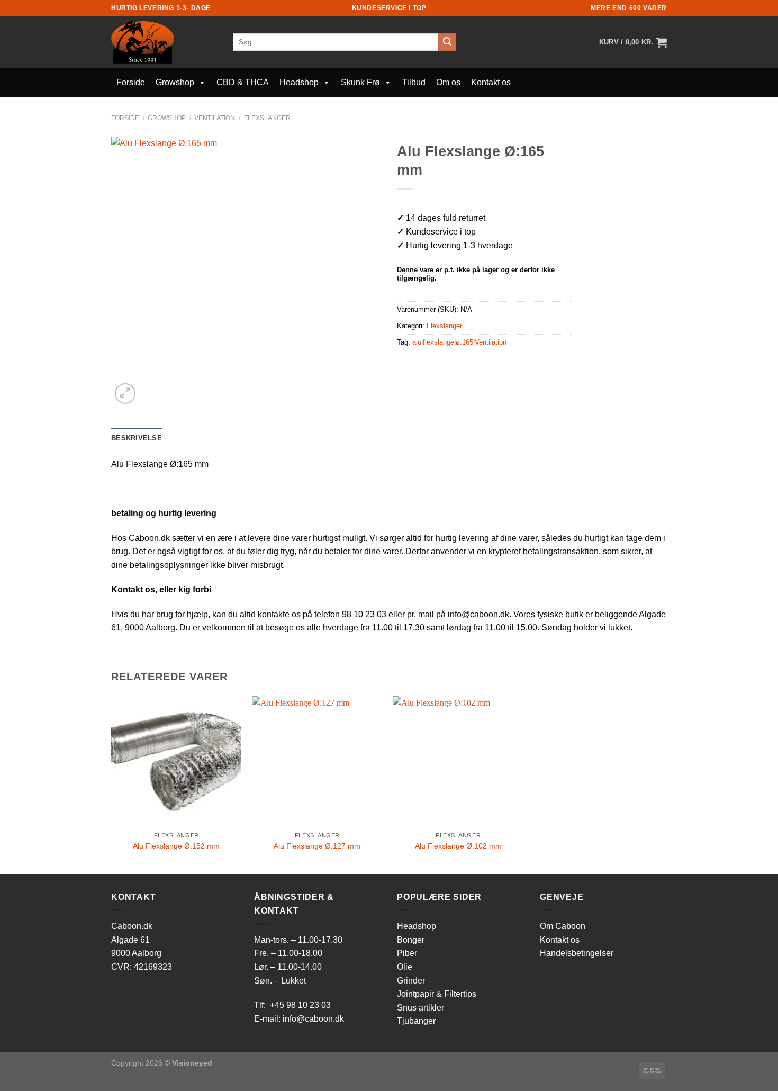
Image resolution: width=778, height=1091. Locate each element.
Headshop (299, 82)
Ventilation (214, 118)
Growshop (175, 82)
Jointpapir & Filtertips (436, 993)
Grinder (411, 980)
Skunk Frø (360, 82)
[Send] (447, 42)
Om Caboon (562, 926)
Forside (130, 82)
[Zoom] (125, 393)
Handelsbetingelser (576, 953)
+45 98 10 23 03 (300, 1004)
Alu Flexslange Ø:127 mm (317, 846)
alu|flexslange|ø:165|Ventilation (459, 342)
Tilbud (414, 82)
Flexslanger (267, 118)
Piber (407, 953)
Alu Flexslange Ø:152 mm (176, 846)
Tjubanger (416, 1020)
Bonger (410, 939)
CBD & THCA (242, 82)
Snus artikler (420, 1007)
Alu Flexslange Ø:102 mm (458, 846)
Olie (404, 966)
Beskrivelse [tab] (136, 438)
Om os (448, 82)
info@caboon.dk (313, 1018)
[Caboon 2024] (164, 42)
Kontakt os (491, 82)
